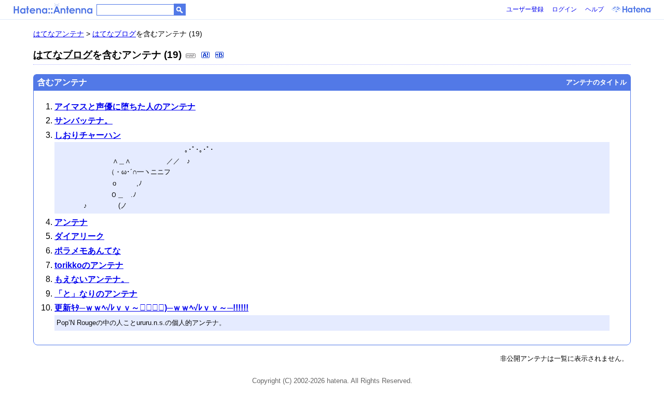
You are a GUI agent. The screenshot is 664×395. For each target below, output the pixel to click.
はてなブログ (114, 34)
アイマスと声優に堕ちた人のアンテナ (125, 106)
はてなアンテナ (58, 34)
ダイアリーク (79, 236)
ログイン (564, 9)
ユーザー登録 (525, 9)
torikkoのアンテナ (88, 265)
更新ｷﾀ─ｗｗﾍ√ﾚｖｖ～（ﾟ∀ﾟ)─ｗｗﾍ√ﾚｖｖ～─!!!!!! (151, 307)
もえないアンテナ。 (91, 279)
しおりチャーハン (87, 135)
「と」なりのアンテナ (95, 293)
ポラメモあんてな (87, 250)
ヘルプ (594, 9)
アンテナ (71, 222)
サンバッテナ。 (83, 120)
